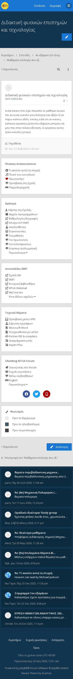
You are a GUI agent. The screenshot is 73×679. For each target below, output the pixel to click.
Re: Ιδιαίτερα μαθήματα (30, 533)
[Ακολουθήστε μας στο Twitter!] (36, 394)
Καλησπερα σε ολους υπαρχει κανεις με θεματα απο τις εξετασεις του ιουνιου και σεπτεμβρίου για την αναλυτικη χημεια (41, 617)
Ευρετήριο (7, 55)
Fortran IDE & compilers (22, 336)
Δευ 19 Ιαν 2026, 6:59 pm (25, 563)
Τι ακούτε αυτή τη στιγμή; (24, 170)
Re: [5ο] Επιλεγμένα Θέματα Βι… (35, 553)
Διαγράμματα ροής (20, 340)
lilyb (7, 563)
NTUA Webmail (17, 288)
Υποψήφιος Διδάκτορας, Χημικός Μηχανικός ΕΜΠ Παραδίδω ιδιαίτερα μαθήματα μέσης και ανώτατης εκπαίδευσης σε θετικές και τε (41, 537)
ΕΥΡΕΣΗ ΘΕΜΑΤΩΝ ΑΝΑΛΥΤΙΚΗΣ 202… (39, 613)
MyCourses (15, 292)
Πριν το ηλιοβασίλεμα (25, 424)
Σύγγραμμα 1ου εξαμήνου (31, 593)
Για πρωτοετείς (18, 240)
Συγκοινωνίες (17, 231)
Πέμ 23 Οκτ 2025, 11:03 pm (32, 583)
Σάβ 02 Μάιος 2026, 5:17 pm (27, 523)
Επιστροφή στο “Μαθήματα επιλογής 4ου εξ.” (31, 458)
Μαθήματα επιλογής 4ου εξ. (23, 60)
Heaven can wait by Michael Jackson (37, 577)
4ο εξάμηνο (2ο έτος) (47, 55)
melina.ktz (16, 98)
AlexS (8, 543)
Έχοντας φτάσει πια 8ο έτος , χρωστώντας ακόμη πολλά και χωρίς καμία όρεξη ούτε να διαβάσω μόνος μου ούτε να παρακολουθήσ (41, 517)
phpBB (23, 668)
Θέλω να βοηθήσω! (20, 376)
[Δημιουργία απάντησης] (67, 37)
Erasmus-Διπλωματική (22, 248)
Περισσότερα (17, 252)
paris (8, 483)
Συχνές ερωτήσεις (19, 371)
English (13, 380)
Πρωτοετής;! (16, 179)
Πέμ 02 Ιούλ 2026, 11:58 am (27, 483)
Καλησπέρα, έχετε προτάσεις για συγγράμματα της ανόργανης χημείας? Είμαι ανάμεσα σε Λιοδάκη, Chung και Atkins (41, 597)
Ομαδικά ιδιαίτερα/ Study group (36, 512)
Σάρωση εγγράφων (20, 323)
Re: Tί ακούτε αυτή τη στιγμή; (34, 573)
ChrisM (9, 624)
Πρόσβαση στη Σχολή (21, 183)
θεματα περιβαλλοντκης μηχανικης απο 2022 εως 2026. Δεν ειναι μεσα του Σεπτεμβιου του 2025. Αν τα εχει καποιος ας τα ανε (41, 476)
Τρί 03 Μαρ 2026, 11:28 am (27, 543)
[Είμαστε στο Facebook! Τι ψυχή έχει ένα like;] (26, 394)
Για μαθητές (16, 235)
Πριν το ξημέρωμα (23, 418)
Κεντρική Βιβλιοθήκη (21, 284)
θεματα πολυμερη (26, 496)
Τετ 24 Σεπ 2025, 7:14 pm (28, 624)
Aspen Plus (15, 345)
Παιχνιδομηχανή (18, 187)
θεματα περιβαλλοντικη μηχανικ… (37, 472)
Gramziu (47, 673)
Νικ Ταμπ (10, 583)
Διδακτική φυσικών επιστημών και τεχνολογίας (36, 95)
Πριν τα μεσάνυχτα (24, 430)
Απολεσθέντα (17, 227)
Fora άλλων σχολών (21, 296)
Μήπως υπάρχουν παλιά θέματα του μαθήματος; (41, 557)
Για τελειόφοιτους (19, 244)
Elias (7, 523)
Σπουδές (24, 55)
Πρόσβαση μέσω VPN (21, 319)
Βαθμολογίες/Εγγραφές (23, 218)
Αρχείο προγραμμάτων (23, 214)
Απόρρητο (58, 640)
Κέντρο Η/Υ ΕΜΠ (18, 223)
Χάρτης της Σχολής (19, 210)
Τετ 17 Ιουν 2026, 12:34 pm (27, 503)
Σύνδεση (39, 6)
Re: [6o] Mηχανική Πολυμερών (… (36, 492)
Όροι (36, 648)
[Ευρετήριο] (5, 5)
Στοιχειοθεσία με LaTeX (23, 332)
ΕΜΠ (11, 279)
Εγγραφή (55, 6)
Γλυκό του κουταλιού (21, 174)
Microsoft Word (18, 328)
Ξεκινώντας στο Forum (22, 367)
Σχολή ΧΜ (14, 275)
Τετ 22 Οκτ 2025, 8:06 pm (31, 603)
